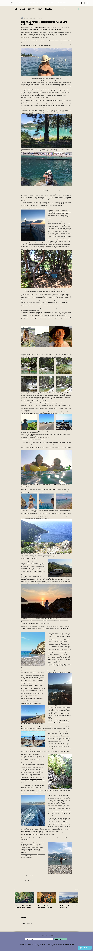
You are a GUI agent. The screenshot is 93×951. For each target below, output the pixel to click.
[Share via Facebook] (22, 880)
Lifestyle (48, 8)
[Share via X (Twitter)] (25, 880)
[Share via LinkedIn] (28, 880)
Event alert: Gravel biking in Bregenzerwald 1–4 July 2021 (45, 906)
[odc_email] (81, 3)
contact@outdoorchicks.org (67, 944)
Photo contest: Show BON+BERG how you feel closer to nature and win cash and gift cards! (24, 906)
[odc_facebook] (84, 3)
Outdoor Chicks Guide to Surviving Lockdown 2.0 (68, 906)
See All (77, 889)
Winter (22, 8)
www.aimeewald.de (50, 945)
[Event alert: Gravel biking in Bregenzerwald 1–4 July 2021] (46, 897)
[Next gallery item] (70, 131)
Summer (31, 8)
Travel (39, 8)
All (16, 8)
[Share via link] (32, 880)
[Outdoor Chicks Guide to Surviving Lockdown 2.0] (68, 897)
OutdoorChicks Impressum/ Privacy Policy (31, 944)
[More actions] (71, 18)
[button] (26, 3)
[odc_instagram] (87, 3)
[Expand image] (46, 131)
